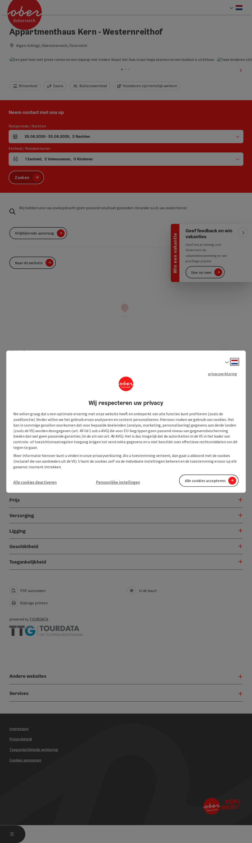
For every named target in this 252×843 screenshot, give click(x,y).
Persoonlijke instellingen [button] (118, 482)
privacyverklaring (222, 373)
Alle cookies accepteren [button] (205, 480)
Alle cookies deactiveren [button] (35, 482)
